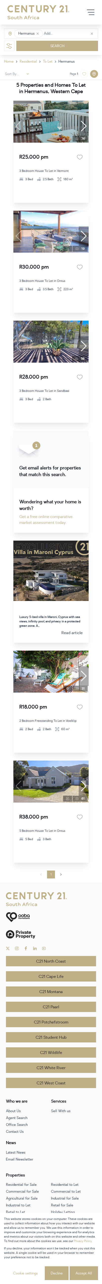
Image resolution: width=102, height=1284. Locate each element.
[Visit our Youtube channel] (44, 948)
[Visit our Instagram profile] (17, 948)
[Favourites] (80, 157)
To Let (47, 61)
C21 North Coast (51, 961)
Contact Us (15, 1131)
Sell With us (61, 1111)
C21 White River (51, 1068)
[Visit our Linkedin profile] (35, 948)
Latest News (16, 1152)
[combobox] (65, 33)
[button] (38, 34)
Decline (57, 1273)
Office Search (17, 1124)
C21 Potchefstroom (51, 1022)
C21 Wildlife (51, 1052)
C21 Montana (51, 992)
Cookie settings (25, 1273)
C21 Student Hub (51, 1037)
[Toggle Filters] (9, 46)
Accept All (84, 1273)
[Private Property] (51, 934)
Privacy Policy (83, 1241)
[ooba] (51, 917)
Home (9, 61)
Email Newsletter (19, 1159)
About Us (13, 1111)
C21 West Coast (51, 1083)
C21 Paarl (51, 1007)
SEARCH (57, 46)
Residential (28, 61)
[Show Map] (94, 74)
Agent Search (16, 1118)
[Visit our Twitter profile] (8, 948)
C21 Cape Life (51, 976)
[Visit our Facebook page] (26, 948)
